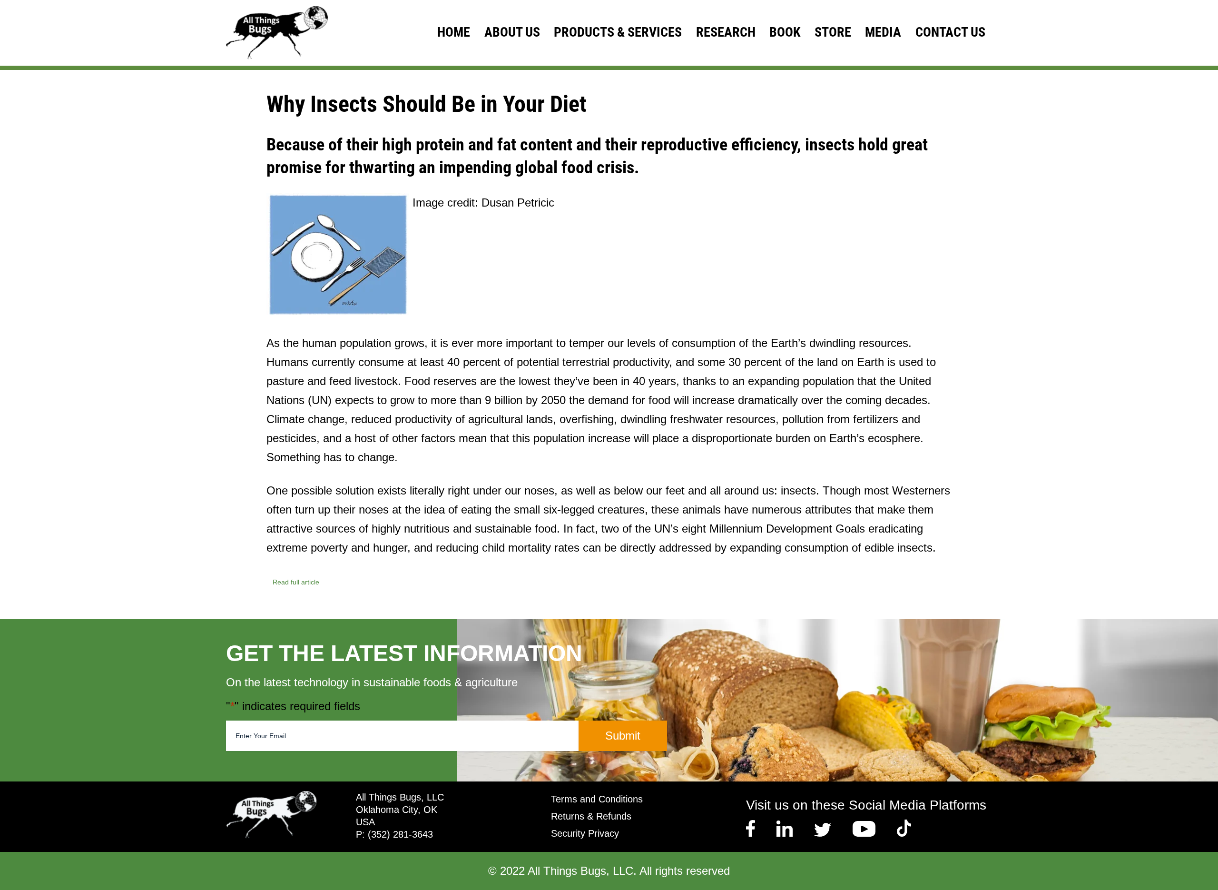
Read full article (296, 582)
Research (726, 32)
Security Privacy (585, 833)
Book (784, 32)
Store (833, 32)
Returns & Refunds (591, 816)
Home (453, 32)
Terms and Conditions (597, 799)
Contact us (950, 32)
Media (883, 32)
